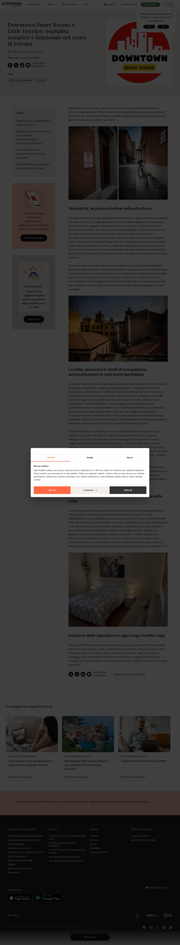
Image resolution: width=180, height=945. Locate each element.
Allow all (128, 490)
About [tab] (129, 457)
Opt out (52, 490)
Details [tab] (90, 457)
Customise (88, 490)
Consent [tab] (50, 457)
